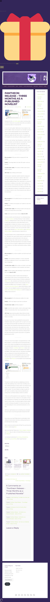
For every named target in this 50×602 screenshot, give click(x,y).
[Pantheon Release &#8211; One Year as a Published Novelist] (9, 461)
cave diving (19, 437)
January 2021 (40, 162)
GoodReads (16, 347)
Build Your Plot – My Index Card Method (26, 465)
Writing (6, 475)
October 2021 (40, 141)
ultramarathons (25, 437)
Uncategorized (13, 474)
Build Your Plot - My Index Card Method (19, 570)
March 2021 (39, 156)
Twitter (7, 218)
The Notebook (26, 474)
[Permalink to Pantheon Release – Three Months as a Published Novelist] (18, 114)
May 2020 (39, 188)
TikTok (7, 432)
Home (45, 86)
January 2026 (40, 94)
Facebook (11, 218)
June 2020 (39, 186)
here (15, 426)
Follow (7, 584)
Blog (17, 86)
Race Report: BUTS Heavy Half (11, 479)
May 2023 (39, 116)
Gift (2, 67)
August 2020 (40, 180)
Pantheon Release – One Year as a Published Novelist (8, 465)
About (5, 86)
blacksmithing (7, 438)
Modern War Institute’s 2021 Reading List (13, 289)
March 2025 (39, 101)
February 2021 (40, 159)
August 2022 (40, 126)
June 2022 (39, 129)
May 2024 (39, 108)
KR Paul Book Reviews (28, 86)
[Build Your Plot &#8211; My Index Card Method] (27, 461)
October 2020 (40, 173)
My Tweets (39, 202)
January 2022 (40, 134)
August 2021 (40, 148)
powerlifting (14, 438)
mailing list (7, 220)
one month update (16, 121)
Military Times (7, 281)
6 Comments (29, 106)
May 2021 (39, 154)
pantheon (22, 474)
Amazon (22, 347)
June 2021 (39, 151)
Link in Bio (36, 86)
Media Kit (41, 86)
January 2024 (40, 114)
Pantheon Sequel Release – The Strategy (22, 480)
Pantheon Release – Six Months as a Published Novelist (17, 465)
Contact (20, 86)
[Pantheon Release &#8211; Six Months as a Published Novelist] (18, 461)
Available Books (11, 86)
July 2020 (39, 183)
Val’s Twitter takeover (19, 229)
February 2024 (40, 111)
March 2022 (39, 131)
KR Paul (19, 106)
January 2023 (40, 119)
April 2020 (39, 191)
